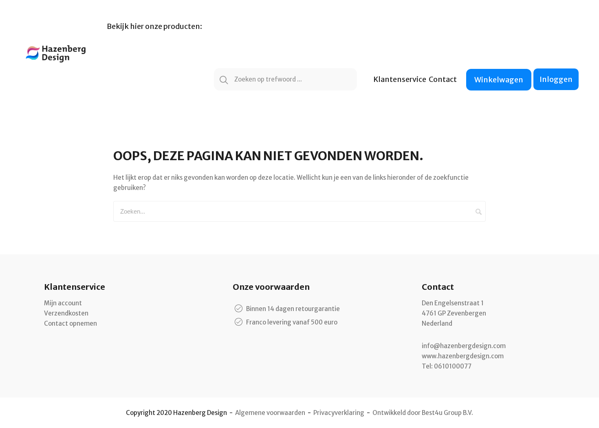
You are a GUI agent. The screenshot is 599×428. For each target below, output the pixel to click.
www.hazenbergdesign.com (463, 356)
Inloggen (556, 79)
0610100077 (452, 366)
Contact (443, 79)
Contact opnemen (70, 323)
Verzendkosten (66, 313)
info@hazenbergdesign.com (464, 346)
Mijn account (63, 303)
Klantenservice (399, 79)
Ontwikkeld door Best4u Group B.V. (422, 413)
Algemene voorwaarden (270, 413)
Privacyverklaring (338, 413)
